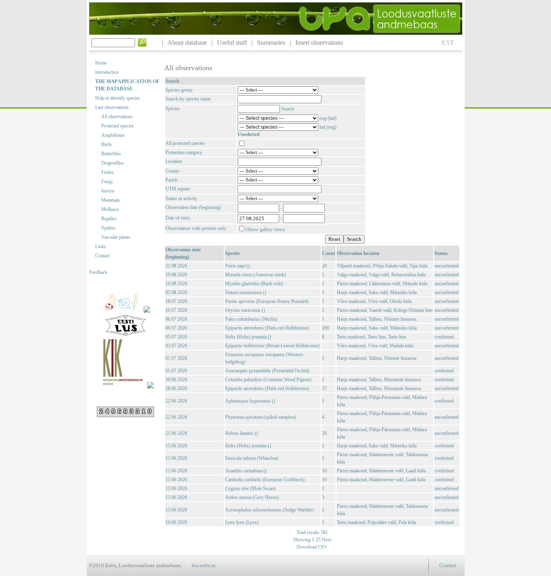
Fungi (107, 181)
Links (100, 246)
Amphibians (113, 135)
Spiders (108, 228)
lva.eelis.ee (204, 565)
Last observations (112, 107)
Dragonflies (112, 163)
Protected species (117, 126)
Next (326, 540)
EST (448, 42)
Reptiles (109, 218)
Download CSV (312, 547)
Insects (108, 191)
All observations (117, 116)
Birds (106, 144)
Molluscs (110, 209)
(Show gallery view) (265, 229)
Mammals (110, 200)
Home (101, 63)
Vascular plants (115, 237)
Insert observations (319, 42)
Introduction (107, 72)
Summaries (271, 42)
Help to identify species (117, 98)
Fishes (107, 172)
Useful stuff (232, 42)
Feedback (98, 272)
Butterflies (111, 154)
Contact (102, 256)
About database (187, 42)
